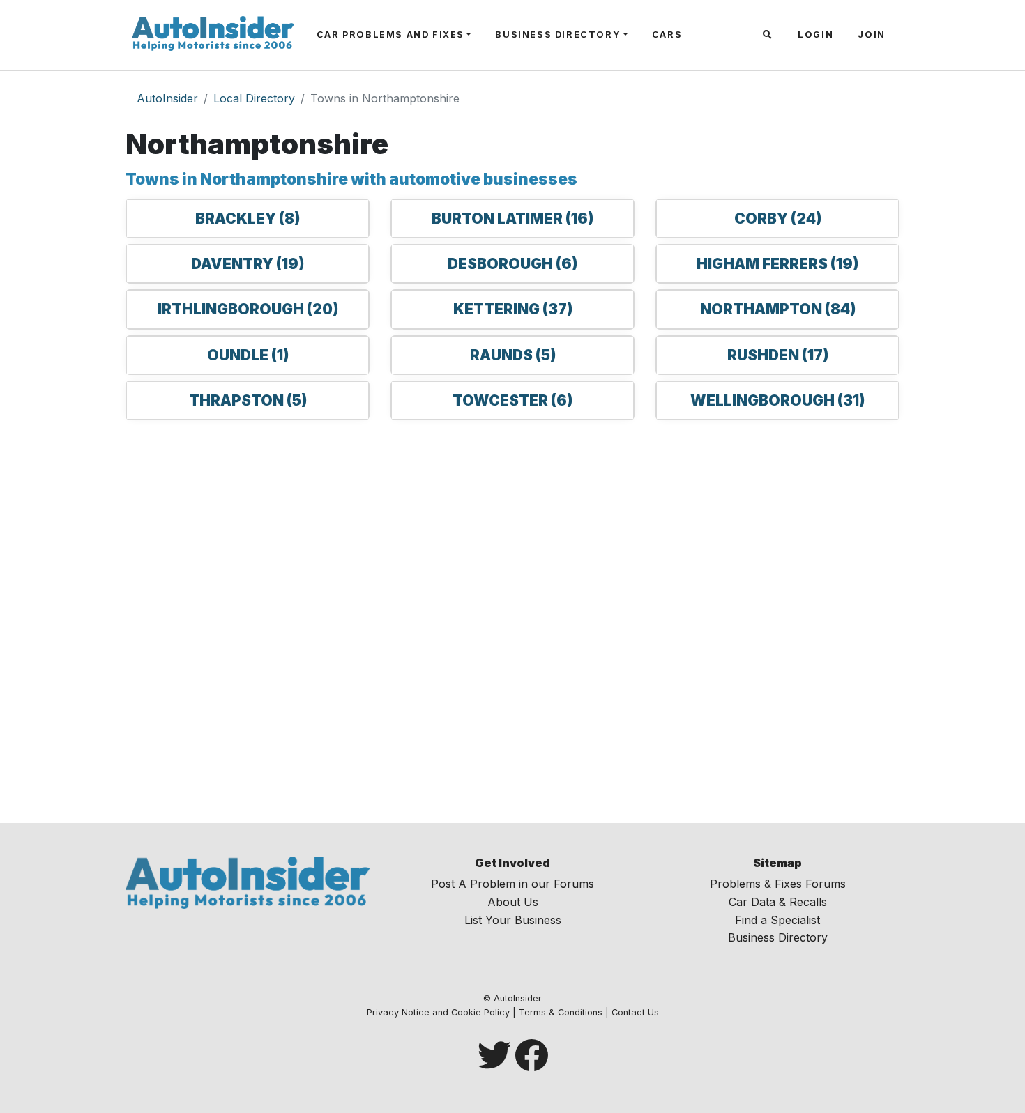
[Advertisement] (512, 619)
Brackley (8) (247, 218)
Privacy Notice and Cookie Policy (438, 1012)
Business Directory (558, 34)
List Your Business (512, 920)
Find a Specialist (777, 920)
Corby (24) (777, 218)
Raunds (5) (513, 355)
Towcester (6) (512, 400)
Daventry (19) (247, 264)
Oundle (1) (248, 355)
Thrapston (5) (248, 400)
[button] (769, 34)
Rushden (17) (777, 355)
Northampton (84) (778, 309)
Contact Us (635, 1012)
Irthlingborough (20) (248, 309)
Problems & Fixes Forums (778, 884)
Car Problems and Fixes (390, 34)
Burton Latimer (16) (512, 218)
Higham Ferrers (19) (777, 264)
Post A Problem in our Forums (512, 884)
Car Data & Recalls (778, 902)
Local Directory (254, 98)
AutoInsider (167, 98)
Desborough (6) (512, 264)
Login (815, 34)
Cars (667, 34)
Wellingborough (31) (777, 400)
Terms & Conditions (560, 1012)
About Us (512, 902)
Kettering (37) (512, 309)
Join (871, 34)
